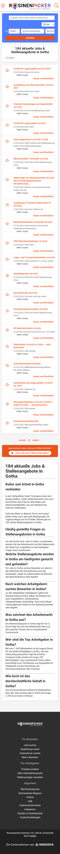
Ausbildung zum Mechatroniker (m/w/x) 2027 (34, 86)
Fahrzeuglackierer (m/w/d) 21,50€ (31, 139)
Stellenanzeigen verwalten (30, 777)
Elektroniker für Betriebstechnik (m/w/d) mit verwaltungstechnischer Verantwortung (34, 181)
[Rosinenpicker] (30, 5)
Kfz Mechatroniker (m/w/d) (27, 328)
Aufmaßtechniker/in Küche (27, 363)
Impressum (30, 809)
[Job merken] (8, 70)
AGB (30, 801)
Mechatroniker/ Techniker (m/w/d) (31, 158)
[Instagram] (32, 731)
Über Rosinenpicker (30, 789)
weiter (36, 440)
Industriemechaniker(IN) (26, 421)
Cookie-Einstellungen (30, 817)
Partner (30, 797)
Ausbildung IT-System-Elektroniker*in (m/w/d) (32, 204)
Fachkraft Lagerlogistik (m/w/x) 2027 (32, 68)
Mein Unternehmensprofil (30, 773)
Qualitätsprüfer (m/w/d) (26, 273)
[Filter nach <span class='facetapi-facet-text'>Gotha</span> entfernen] (6, 58)
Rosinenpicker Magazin (30, 793)
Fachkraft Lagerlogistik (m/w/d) (29, 123)
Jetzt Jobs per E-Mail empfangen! (32, 453)
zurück (22, 440)
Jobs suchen (30, 745)
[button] (7, 31)
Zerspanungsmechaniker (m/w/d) (30, 309)
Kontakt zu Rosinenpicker (30, 813)
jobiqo (33, 836)
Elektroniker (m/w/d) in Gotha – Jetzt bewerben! (32, 346)
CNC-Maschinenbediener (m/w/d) (30, 241)
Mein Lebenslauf (30, 757)
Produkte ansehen (30, 769)
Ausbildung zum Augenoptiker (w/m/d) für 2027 (33, 384)
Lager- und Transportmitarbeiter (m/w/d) (34, 257)
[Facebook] (28, 731)
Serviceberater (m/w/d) (25, 293)
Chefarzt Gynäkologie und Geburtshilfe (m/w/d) (33, 105)
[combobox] (32, 18)
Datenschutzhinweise (30, 805)
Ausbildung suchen (30, 749)
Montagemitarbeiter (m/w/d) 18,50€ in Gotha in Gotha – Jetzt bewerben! (33, 403)
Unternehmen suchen (30, 753)
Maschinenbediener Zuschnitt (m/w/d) (33, 222)
